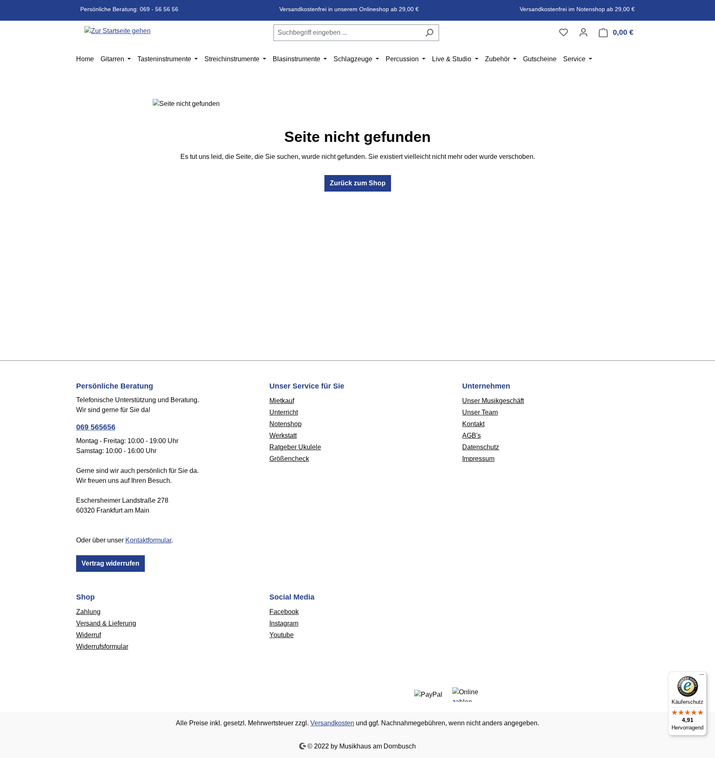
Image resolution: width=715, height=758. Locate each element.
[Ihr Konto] (583, 32)
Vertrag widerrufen (110, 563)
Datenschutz (480, 447)
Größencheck (289, 458)
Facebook (284, 611)
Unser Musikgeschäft (493, 400)
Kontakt (473, 423)
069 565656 (95, 427)
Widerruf (88, 634)
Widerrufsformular (102, 646)
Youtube (281, 634)
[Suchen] (429, 32)
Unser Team (480, 412)
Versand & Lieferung (106, 623)
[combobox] (347, 32)
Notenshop (285, 423)
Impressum (478, 458)
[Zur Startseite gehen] (117, 31)
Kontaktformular (148, 540)
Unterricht (283, 412)
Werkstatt (283, 435)
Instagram (283, 623)
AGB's (471, 435)
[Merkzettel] (563, 32)
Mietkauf (281, 400)
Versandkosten (332, 723)
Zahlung (88, 611)
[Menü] (702, 676)
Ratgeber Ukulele (295, 447)
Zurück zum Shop (358, 183)
